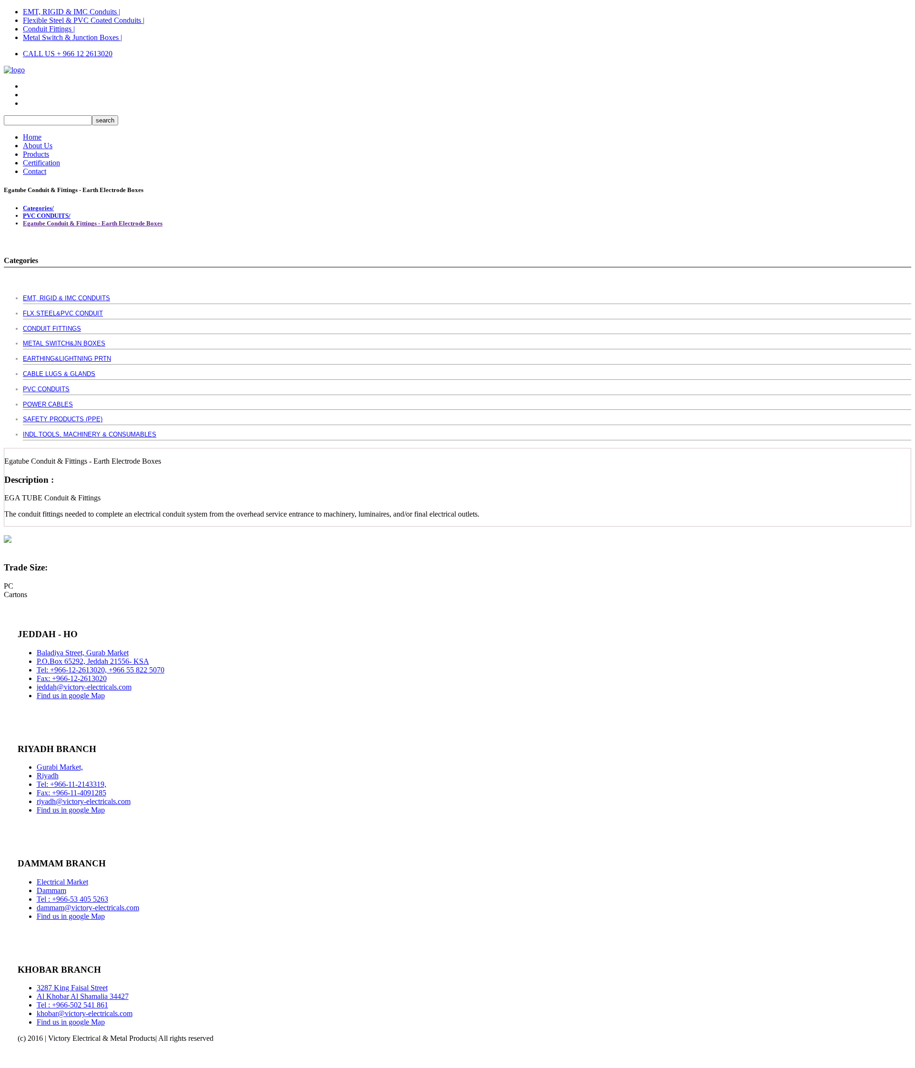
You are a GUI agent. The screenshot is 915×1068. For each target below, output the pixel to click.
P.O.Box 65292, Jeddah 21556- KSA (93, 661)
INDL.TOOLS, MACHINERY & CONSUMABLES (89, 434)
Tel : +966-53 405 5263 (72, 899)
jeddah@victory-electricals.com (84, 687)
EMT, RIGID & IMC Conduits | (71, 12)
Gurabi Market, (60, 767)
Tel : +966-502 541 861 (72, 1005)
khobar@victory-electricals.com (84, 1013)
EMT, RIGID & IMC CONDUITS (66, 298)
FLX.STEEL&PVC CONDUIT (63, 313)
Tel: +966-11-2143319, (71, 784)
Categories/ (38, 208)
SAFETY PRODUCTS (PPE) (62, 419)
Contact (34, 171)
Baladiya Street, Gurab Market (83, 653)
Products (36, 154)
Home (32, 137)
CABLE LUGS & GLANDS (59, 373)
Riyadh (48, 776)
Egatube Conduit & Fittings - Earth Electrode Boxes (93, 223)
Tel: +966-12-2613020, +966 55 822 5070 (100, 670)
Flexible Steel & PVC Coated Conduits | (83, 20)
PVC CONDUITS (46, 389)
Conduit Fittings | (49, 29)
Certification (41, 163)
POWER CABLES (48, 404)
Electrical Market (62, 882)
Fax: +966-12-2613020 (72, 678)
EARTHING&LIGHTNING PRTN (67, 358)
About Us (37, 146)
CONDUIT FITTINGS (52, 328)
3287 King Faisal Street (72, 988)
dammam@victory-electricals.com (88, 908)
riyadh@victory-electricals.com (84, 801)
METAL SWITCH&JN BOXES (64, 343)
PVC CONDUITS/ (47, 215)
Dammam (51, 890)
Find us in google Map (71, 696)
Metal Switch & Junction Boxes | (72, 37)
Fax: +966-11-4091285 (71, 793)
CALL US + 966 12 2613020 (67, 54)
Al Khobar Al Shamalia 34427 (83, 996)
